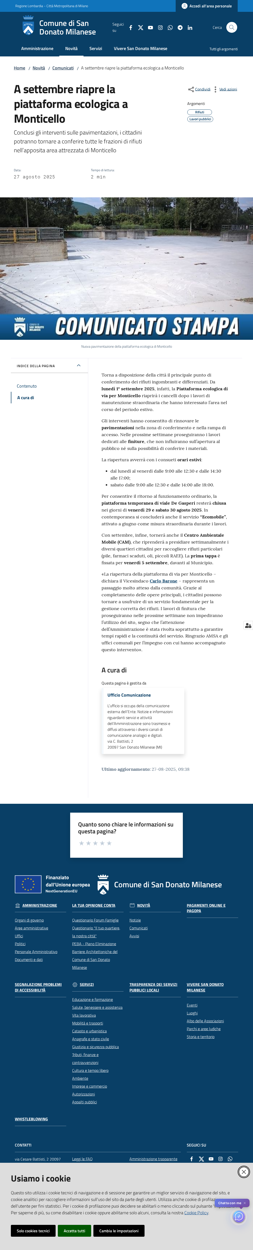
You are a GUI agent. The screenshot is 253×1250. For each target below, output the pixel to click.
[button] (232, 27)
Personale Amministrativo (36, 952)
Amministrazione (39, 905)
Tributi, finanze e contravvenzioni (85, 1058)
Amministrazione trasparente (153, 1159)
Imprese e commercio (89, 1086)
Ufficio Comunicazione (129, 695)
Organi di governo (29, 920)
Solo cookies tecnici (33, 1231)
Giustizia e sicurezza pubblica (95, 1047)
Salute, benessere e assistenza (97, 1007)
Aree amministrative (31, 928)
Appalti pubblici (84, 1102)
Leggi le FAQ (82, 1159)
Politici (20, 944)
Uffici (19, 936)
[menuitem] (37, 48)
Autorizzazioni (83, 1094)
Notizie (135, 920)
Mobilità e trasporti (87, 1023)
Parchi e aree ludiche (204, 1029)
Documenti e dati (29, 959)
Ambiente (80, 1078)
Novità (39, 68)
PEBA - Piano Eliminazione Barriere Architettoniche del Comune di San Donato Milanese (95, 955)
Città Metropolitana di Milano (67, 5)
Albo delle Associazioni (205, 1021)
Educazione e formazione (92, 999)
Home (19, 68)
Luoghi (192, 1013)
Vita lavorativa (84, 1015)
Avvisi (134, 936)
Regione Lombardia (29, 5)
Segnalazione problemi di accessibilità (38, 987)
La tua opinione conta (93, 905)
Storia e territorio (200, 1037)
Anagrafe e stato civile (90, 1039)
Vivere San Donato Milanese (205, 987)
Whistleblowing (31, 1119)
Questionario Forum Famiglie (95, 920)
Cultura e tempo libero (90, 1070)
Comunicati (63, 68)
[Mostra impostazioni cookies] (248, 625)
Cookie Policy (196, 1212)
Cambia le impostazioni (119, 1231)
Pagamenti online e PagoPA (206, 908)
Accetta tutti (74, 1231)
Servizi (87, 984)
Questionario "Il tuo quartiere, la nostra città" (96, 932)
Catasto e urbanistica (89, 1031)
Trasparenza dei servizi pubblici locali (153, 987)
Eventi (192, 1005)
